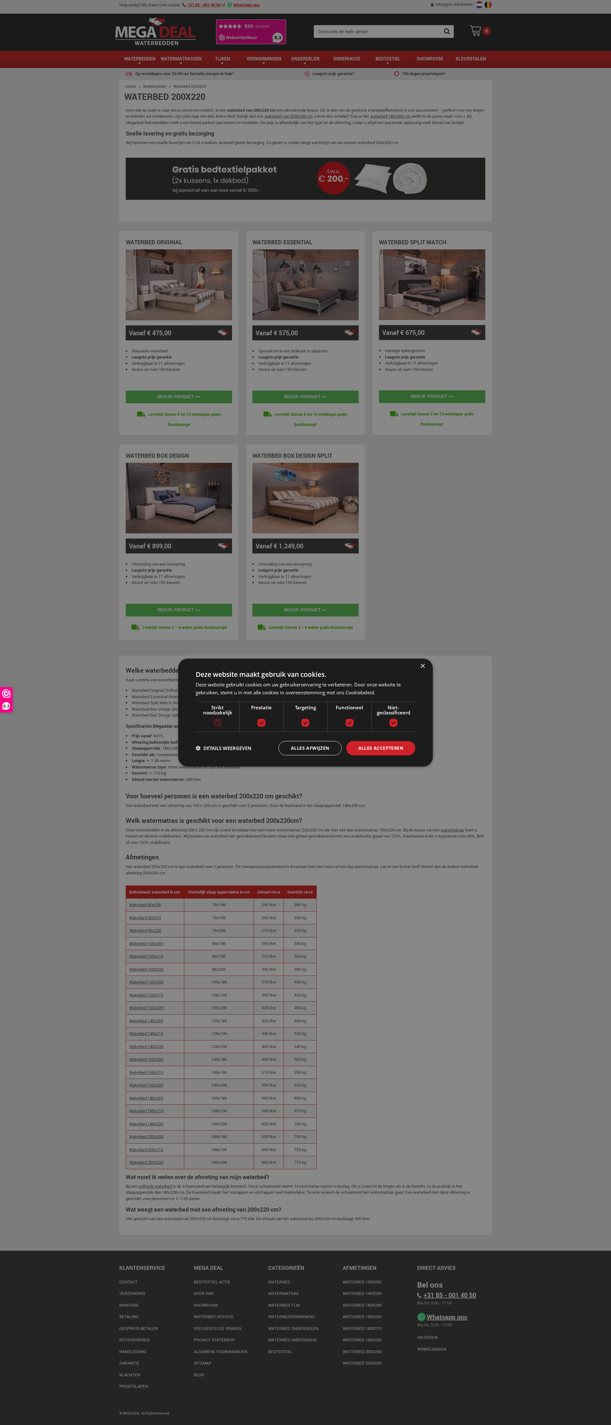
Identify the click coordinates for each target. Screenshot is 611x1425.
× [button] (422, 666)
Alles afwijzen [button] (310, 748)
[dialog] (305, 712)
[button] (223, 748)
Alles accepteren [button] (380, 748)
